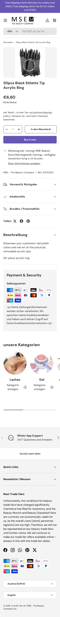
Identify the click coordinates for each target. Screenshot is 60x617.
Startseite (8, 42)
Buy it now (30, 139)
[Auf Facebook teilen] (21, 221)
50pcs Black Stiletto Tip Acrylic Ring (33, 42)
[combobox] (30, 31)
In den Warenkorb (41, 129)
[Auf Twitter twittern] (15, 221)
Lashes (15, 379)
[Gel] (41, 363)
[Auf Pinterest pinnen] (28, 221)
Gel (41, 379)
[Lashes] (15, 363)
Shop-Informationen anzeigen (24, 163)
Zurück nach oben (30, 453)
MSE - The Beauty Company (18, 172)
